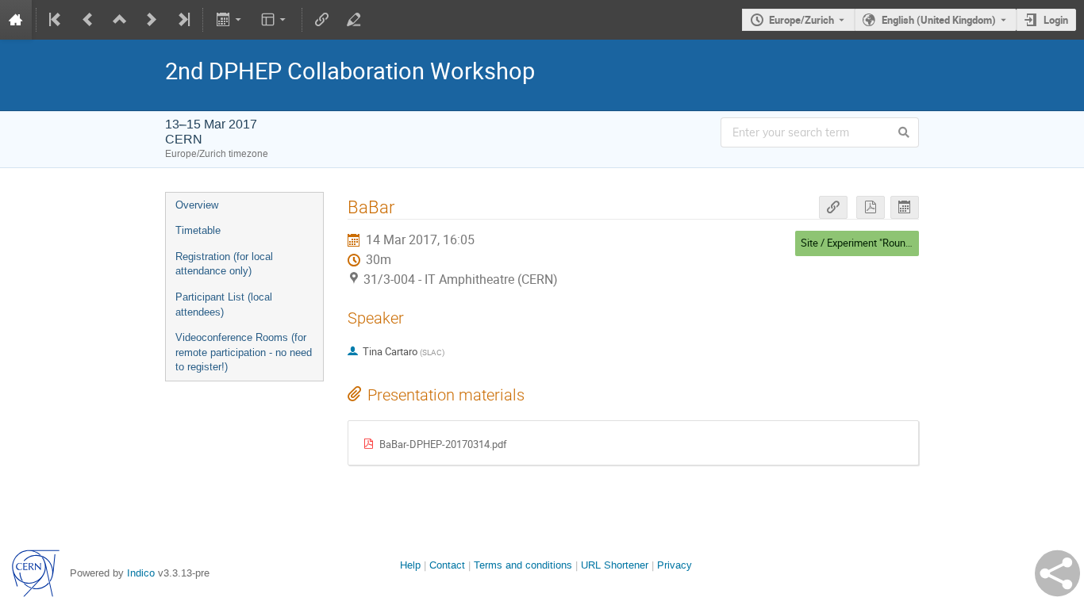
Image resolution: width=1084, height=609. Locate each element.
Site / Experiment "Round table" (870, 243)
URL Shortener (614, 565)
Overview (196, 205)
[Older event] (88, 20)
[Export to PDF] (870, 207)
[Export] (229, 20)
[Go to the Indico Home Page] (16, 20)
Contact (447, 565)
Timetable (198, 230)
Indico (141, 573)
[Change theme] (275, 20)
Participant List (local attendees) (223, 304)
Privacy (674, 565)
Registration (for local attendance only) (224, 264)
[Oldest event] (56, 20)
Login (1056, 20)
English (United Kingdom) (939, 20)
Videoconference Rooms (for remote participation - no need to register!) (243, 352)
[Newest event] (182, 20)
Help (410, 565)
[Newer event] (151, 20)
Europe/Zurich (801, 20)
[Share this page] (1057, 573)
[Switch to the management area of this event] (354, 20)
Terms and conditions (523, 565)
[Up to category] (120, 20)
